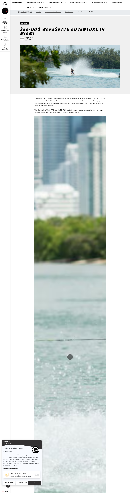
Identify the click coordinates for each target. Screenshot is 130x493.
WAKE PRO (50, 110)
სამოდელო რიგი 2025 (56, 2)
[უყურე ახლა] (70, 357)
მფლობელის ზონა (98, 2)
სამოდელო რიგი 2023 (77, 2)
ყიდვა (29, 7)
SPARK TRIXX (62, 110)
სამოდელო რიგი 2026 (34, 2)
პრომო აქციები (117, 2)
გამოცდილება (43, 7)
